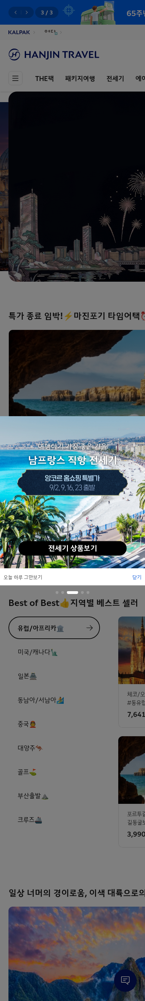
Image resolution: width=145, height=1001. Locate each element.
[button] (57, 592)
